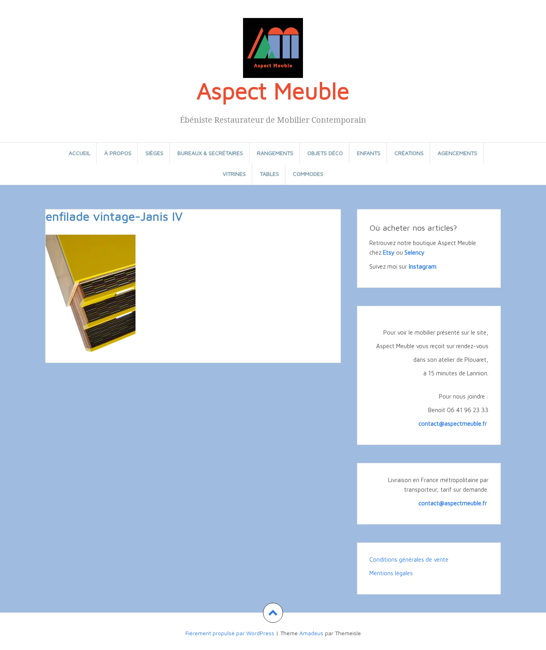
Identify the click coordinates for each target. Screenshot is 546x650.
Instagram (422, 266)
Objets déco (325, 153)
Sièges (154, 153)
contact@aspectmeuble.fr (453, 423)
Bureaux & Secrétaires (210, 153)
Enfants (369, 153)
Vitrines (234, 173)
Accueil (79, 153)
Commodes (308, 173)
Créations (409, 153)
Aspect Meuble (273, 90)
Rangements (275, 153)
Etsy (389, 252)
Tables (269, 173)
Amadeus (311, 633)
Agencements (457, 153)
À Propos (118, 153)
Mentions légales (391, 573)
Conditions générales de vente (408, 559)
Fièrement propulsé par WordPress (229, 633)
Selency (414, 252)
